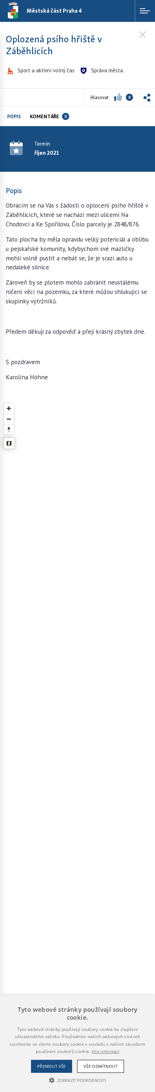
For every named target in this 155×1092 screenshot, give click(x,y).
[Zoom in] (9, 408)
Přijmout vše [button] (51, 1066)
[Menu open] (145, 11)
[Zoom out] (9, 419)
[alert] (77, 1043)
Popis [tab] (14, 116)
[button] (147, 97)
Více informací (105, 1051)
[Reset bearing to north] (9, 429)
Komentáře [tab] (48, 116)
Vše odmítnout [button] (101, 1066)
